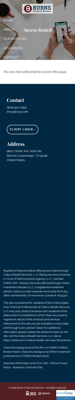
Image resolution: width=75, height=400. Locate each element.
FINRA (7, 283)
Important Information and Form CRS (25, 363)
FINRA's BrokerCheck (36, 355)
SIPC (15, 283)
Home (8, 20)
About (8, 29)
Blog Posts (13, 66)
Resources (12, 48)
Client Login (22, 129)
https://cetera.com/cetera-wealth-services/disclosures (37, 340)
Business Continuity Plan (28, 367)
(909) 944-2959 (17, 107)
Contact (10, 57)
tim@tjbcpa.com (17, 111)
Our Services (14, 39)
